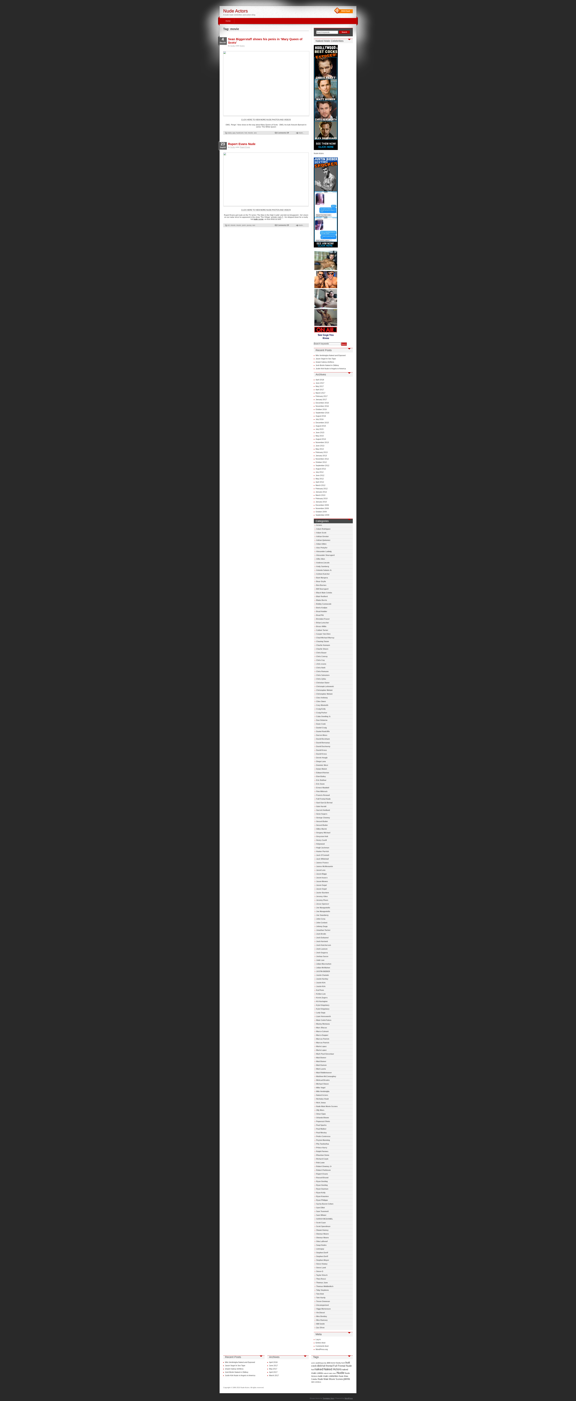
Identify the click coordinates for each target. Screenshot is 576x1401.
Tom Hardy (321, 1298)
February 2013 (322, 452)
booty (338, 1363)
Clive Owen (321, 701)
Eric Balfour (321, 780)
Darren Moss (321, 735)
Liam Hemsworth (323, 1016)
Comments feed (322, 1346)
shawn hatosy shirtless (325, 362)
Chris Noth (320, 668)
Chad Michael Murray (325, 638)
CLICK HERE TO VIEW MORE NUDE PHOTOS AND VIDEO (265, 210)
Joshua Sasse (322, 956)
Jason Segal (321, 885)
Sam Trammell (322, 1211)
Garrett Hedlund (323, 810)
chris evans (321, 664)
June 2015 (320, 433)
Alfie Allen (320, 559)
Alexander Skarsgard (325, 555)
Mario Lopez (321, 1046)
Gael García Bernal (324, 803)
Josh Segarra (322, 953)
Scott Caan (321, 1223)
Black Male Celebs (324, 593)
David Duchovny (323, 746)
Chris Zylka (321, 679)
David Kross (321, 750)
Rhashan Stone (322, 1155)
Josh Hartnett (322, 941)
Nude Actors (235, 10)
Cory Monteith (322, 705)
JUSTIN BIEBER (323, 971)
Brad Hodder (321, 611)
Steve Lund (321, 1268)
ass (328, 1362)
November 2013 (322, 442)
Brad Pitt (320, 615)
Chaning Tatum (322, 641)
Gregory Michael (323, 833)
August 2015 (321, 426)
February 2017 (322, 396)
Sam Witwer (321, 1215)
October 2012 (321, 462)
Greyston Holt (322, 836)
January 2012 (321, 492)
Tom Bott (320, 1294)
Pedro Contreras (323, 1136)
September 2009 (322, 515)
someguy (320, 1249)
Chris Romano (322, 671)
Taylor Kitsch (321, 1275)
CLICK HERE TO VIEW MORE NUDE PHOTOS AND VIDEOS (266, 120)
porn (244, 225)
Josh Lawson (321, 949)
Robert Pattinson (323, 1170)
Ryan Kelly (321, 1193)
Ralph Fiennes (322, 1151)
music (238, 225)
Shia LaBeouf (322, 1241)
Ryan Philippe (322, 1200)
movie (250, 133)
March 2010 (320, 495)
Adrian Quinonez (323, 540)
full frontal (327, 1366)
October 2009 (321, 512)
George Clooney (323, 818)
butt (347, 1362)
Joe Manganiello (323, 908)
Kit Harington (321, 1001)
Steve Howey (321, 1264)
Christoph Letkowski (325, 686)
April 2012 (320, 482)
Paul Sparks (321, 1125)
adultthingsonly (320, 1363)
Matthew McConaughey (326, 1076)
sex (255, 133)
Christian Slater (323, 683)
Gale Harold (321, 806)
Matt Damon (321, 1065)
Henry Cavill (321, 840)
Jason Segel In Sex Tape (326, 359)
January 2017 (321, 400)
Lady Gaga (320, 1013)
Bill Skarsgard (322, 589)
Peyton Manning (323, 1140)
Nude (340, 1373)
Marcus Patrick (322, 1039)
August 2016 (321, 416)
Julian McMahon (323, 968)
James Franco (322, 863)
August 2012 (321, 469)
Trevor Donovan (323, 1301)
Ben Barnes (321, 585)
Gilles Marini (321, 829)
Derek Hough (321, 758)
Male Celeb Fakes (323, 1020)
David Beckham (323, 739)
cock (314, 1365)
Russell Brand (322, 1178)
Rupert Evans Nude (241, 144)
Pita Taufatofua (322, 1144)
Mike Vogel (320, 1088)
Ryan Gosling (322, 1181)
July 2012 (320, 472)
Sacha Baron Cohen (324, 1204)
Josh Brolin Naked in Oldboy (327, 365)
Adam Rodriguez (323, 529)
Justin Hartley (322, 979)
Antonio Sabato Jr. (324, 570)
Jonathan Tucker (323, 930)
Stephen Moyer (322, 1260)
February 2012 (322, 489)
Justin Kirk (321, 983)
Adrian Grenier (322, 536)
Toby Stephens (322, 1290)
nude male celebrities (328, 1376)
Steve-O (319, 1271)
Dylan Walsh (321, 769)
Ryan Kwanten (322, 1196)
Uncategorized (322, 1305)
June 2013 (320, 446)
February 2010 (322, 498)
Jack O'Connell (322, 855)
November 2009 (322, 508)
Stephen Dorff (322, 1253)
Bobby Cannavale (323, 604)
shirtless (318, 1382)
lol (229, 225)
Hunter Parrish (322, 851)
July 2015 (320, 429)
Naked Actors (322, 1095)
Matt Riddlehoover (324, 1073)
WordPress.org (322, 1349)
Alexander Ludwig (324, 551)
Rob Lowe (320, 1163)
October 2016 (321, 409)
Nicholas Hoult (322, 1099)
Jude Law (320, 960)
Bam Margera (322, 578)
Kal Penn (320, 990)
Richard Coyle (322, 1159)
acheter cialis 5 (277, 217)
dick (319, 1365)
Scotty (232, 46)
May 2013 (320, 449)
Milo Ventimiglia (322, 1091)
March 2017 (320, 393)
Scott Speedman (323, 1226)
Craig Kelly (321, 709)
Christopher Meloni (324, 690)
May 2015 (320, 436)
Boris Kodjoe (321, 608)
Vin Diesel (320, 1313)
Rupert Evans (245, 147)
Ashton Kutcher (323, 574)
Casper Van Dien (323, 634)
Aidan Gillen (321, 544)
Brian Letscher (322, 623)
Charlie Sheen (322, 649)
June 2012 (320, 475)
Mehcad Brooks (323, 1080)
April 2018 (320, 380)
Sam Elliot (320, 1208)
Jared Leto (320, 870)
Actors (242, 46)
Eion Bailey (321, 776)
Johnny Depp (321, 926)
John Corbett (321, 923)
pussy (249, 225)
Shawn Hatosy (322, 1230)
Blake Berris (321, 600)
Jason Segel (321, 889)
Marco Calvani (322, 1031)
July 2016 (320, 419)
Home (228, 21)
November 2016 (322, 406)
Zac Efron (320, 1328)
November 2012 (322, 459)
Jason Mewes (322, 881)
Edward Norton (322, 773)
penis (347, 1378)
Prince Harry (321, 1148)
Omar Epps (321, 1114)
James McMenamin (324, 866)
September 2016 (322, 413)
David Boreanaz (323, 743)
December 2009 (322, 505)
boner (333, 1363)
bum (343, 1363)
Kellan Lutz (321, 994)
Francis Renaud (323, 795)
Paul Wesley (321, 1133)
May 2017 (320, 386)
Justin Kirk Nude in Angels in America (331, 369)
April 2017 (320, 390)
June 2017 (320, 383)
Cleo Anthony (322, 698)
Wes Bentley (321, 1316)
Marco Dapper (322, 1035)
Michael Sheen (322, 1084)
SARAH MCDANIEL (324, 1219)
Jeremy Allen (322, 896)
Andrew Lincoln (322, 563)
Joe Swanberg (322, 915)
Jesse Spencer (322, 904)
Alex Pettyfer (321, 548)
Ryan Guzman (322, 1189)
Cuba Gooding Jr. (323, 716)
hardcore (240, 133)
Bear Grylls (321, 581)
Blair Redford (322, 596)
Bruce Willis (321, 626)
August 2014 (321, 439)
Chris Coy (320, 660)
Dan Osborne (321, 720)
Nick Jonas (321, 1103)
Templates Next (328, 1398)
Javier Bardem (322, 893)
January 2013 (321, 456)
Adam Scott (321, 533)
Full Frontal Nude (323, 799)
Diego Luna (321, 761)
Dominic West (322, 765)
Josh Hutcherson (323, 945)
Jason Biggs (321, 874)
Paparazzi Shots (323, 1121)
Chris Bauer (321, 653)
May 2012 (320, 479)
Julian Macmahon (323, 964)
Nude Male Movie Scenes (327, 1106)
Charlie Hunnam (323, 645)
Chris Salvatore (323, 675)
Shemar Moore (322, 1234)
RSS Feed (345, 11)
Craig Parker (321, 713)
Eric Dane (320, 784)
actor (313, 1363)
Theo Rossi (321, 1279)
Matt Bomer (321, 1058)
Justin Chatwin (322, 975)
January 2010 (321, 502)
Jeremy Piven (322, 900)
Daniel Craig (321, 728)
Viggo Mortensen (323, 1309)
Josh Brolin (321, 934)
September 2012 (322, 466)
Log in (318, 1339)
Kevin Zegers (322, 998)
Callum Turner (322, 630)
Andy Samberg (322, 566)
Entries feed (320, 1343)
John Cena (320, 919)
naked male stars (330, 1373)
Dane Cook (321, 724)
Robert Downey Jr (324, 1166)
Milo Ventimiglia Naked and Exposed (331, 355)
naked (318, 1369)
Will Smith (320, 1324)
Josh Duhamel (322, 938)
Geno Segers (321, 814)
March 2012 (320, 485)
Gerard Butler (322, 821)
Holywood (320, 844)
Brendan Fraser (323, 619)
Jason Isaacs (322, 878)
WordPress (349, 1398)
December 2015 (322, 423)
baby (230, 133)
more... (301, 133)
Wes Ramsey (322, 1320)
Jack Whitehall (322, 859)
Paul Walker (321, 1129)
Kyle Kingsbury (322, 1005)
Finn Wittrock (321, 791)
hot (245, 133)
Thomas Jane (322, 1283)
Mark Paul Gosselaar (325, 1054)
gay (233, 133)
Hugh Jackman (322, 848)
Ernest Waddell (322, 788)
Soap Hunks (321, 1245)
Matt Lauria (321, 1069)
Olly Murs (320, 1110)
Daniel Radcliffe (323, 731)
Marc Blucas (321, 1028)
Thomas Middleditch (324, 1286)
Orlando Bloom (322, 1118)
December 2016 (322, 403)
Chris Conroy (322, 656)
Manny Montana (323, 1024)
